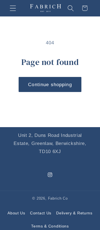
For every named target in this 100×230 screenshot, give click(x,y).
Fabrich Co (58, 198)
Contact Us (40, 213)
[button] (13, 8)
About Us (16, 213)
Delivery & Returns (74, 213)
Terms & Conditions (50, 226)
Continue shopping (50, 84)
